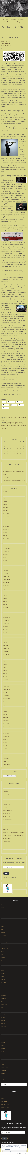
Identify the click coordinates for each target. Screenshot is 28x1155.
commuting (4, 942)
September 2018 (6, 529)
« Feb (4, 457)
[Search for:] (14, 1084)
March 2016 (5, 607)
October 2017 (6, 551)
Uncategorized (4, 420)
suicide (3, 1058)
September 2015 (6, 626)
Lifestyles (3, 418)
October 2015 (6, 623)
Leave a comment (6, 45)
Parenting (3, 1026)
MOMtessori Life (7, 838)
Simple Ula (5, 829)
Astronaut (3, 913)
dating (2, 951)
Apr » (7, 457)
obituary (3, 1020)
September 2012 (6, 736)
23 (17, 451)
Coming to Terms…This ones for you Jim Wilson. (14, 480)
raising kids (9, 427)
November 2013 (6, 692)
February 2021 (6, 494)
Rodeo (2, 1039)
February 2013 (6, 720)
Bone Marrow (4, 917)
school (2, 1045)
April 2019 (5, 510)
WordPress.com (5, 1107)
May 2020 (5, 504)
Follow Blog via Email (14, 858)
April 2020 (5, 507)
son (20, 427)
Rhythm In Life (6, 813)
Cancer (3, 923)
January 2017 (6, 576)
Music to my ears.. (10, 37)
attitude (10, 422)
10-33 (2, 904)
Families (15, 417)
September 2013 (6, 698)
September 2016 (6, 589)
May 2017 (5, 563)
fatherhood (23, 417)
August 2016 (5, 592)
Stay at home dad (5, 1054)
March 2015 (5, 645)
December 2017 (6, 545)
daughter (21, 422)
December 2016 (6, 579)
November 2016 (6, 582)
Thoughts (3, 428)
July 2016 (5, 595)
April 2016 (5, 604)
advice (2, 907)
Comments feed (5, 1104)
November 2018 (6, 523)
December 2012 (6, 726)
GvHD (2, 985)
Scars (4, 474)
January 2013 (6, 723)
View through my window (9, 794)
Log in (2, 1098)
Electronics (4, 967)
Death (2, 954)
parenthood (23, 425)
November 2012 (6, 730)
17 (20, 448)
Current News (4, 948)
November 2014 (6, 654)
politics (3, 1029)
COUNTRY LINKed (7, 819)
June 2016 (5, 598)
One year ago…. (6, 477)
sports (3, 1051)
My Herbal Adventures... (8, 810)
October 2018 (6, 526)
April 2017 (5, 567)
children (16, 422)
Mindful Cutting (6, 804)
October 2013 (6, 695)
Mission (3, 1011)
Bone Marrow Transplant (7, 920)
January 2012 (6, 761)
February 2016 (6, 610)
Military (3, 1007)
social (17, 427)
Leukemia (3, 995)
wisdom (3, 1080)
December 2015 (6, 617)
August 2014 (5, 664)
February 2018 (6, 538)
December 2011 (6, 764)
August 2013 (5, 701)
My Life (18, 418)
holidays (3, 989)
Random (14, 427)
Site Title (5, 823)
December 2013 (6, 689)
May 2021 (5, 491)
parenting (3, 427)
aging (6, 422)
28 (10, 453)
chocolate (3, 935)
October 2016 (6, 585)
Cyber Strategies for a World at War (11, 848)
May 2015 (5, 639)
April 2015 (5, 642)
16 (17, 448)
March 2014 (5, 679)
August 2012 (5, 739)
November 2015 (6, 620)
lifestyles (3, 425)
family (19, 417)
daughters (3, 423)
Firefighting (4, 982)
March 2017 (5, 570)
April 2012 (5, 752)
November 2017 (6, 548)
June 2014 (5, 670)
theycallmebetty (6, 43)
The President (4, 1061)
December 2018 (6, 520)
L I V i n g (5, 807)
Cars (2, 929)
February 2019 (6, 513)
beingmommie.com (7, 844)
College (3, 938)
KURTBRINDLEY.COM (8, 851)
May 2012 (5, 748)
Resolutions (4, 1036)
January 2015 (6, 648)
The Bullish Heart (7, 787)
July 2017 (5, 557)
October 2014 (6, 658)
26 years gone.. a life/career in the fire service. (13, 471)
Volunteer (3, 1070)
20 (7, 451)
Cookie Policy (7, 1149)
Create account (4, 1095)
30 (17, 453)
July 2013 (5, 705)
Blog (13, 422)
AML (2, 910)
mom (7, 425)
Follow (6, 873)
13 (7, 448)
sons (22, 427)
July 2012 (5, 742)
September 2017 (6, 554)
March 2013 (5, 717)
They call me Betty (7, 2)
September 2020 (7, 498)
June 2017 (5, 560)
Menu (23, 2)
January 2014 (6, 686)
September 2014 (6, 661)
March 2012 (5, 755)
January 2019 (6, 516)
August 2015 (5, 629)
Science (3, 1048)
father (7, 423)
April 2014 (5, 676)
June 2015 (5, 636)
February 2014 (6, 683)
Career (7, 417)
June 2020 (5, 501)
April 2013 (5, 714)
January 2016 (6, 614)
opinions (22, 418)
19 (4, 451)
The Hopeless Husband (8, 801)
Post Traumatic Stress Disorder (8, 1033)
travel (2, 1064)
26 (4, 453)
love (2, 1001)
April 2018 (5, 535)
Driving (3, 957)
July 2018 (5, 532)
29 (14, 453)
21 (10, 451)
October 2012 (6, 733)
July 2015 (5, 632)
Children (11, 417)
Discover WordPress (7, 797)
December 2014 (6, 651)
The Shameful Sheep (7, 816)
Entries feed (4, 1101)
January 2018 (6, 542)
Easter (2, 960)
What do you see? (7, 468)
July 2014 (5, 667)
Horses (3, 992)
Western (3, 1073)
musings (14, 418)
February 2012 (6, 758)
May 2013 (5, 711)
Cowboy (3, 945)
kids (23, 423)
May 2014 (5, 673)
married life (8, 418)
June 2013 (5, 708)
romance (3, 1042)
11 (23, 446)
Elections (3, 964)
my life (14, 425)
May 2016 (5, 601)
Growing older (18, 423)
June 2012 (5, 745)
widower (3, 1076)
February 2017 (6, 573)
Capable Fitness (6, 841)
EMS (2, 970)
